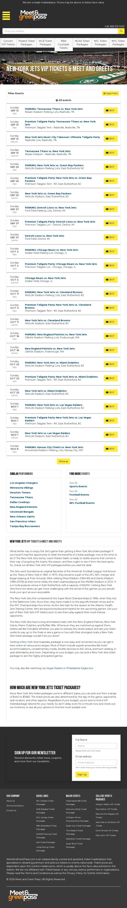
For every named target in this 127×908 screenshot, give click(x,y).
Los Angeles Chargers (24, 482)
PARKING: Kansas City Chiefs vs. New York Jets (54, 447)
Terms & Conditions (14, 806)
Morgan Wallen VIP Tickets (108, 804)
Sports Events (78, 486)
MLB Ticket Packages (45, 42)
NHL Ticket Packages (118, 42)
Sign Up (82, 774)
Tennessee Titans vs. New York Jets (47, 151)
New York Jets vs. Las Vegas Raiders (47, 433)
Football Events (79, 494)
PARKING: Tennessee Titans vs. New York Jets (54, 108)
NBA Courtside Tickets (63, 44)
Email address (83, 756)
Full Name (81, 739)
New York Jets (29, 641)
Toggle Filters (111, 93)
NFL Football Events (82, 503)
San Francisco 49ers (23, 521)
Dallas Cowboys (20, 502)
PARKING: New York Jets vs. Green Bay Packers (54, 165)
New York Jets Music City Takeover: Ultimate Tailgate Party (62, 137)
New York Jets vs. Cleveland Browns (47, 320)
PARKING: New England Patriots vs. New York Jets (56, 334)
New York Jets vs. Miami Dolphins (46, 390)
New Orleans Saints (22, 516)
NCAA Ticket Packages (82, 42)
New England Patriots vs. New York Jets (50, 348)
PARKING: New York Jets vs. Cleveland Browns (54, 292)
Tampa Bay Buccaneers (25, 526)
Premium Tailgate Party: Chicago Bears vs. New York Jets (61, 264)
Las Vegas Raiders (52, 668)
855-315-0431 (117, 26)
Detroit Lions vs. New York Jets (44, 235)
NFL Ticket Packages (100, 42)
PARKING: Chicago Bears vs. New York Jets (51, 249)
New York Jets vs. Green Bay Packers (48, 193)
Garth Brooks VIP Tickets (107, 830)
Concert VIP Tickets (8, 42)
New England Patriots (23, 506)
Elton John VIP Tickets (106, 835)
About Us (10, 801)
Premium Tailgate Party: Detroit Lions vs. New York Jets (60, 221)
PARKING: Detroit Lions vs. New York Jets (50, 207)
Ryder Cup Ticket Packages (78, 826)
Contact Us (11, 810)
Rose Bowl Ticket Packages (78, 839)
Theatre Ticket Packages (26, 42)
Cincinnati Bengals (22, 511)
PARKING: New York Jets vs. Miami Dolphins (52, 362)
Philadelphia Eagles (77, 668)
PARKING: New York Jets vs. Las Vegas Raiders (53, 405)
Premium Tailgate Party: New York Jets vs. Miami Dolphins (61, 376)
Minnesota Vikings (21, 487)
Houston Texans (20, 492)
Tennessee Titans (21, 497)
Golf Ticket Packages (45, 842)
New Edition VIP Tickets (106, 809)
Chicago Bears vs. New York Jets (45, 278)
